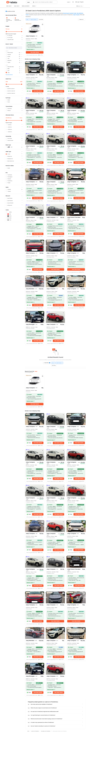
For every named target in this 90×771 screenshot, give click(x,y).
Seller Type (8, 151)
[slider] (6, 31)
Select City (80, 6)
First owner (10, 138)
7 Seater (9, 191)
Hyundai (71, 13)
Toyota (27, 14)
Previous (26, 67)
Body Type (8, 144)
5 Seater (9, 189)
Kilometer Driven (10, 115)
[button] (34, 46)
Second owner (10, 140)
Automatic (10, 108)
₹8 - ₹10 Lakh (10, 37)
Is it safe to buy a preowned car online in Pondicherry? (41, 722)
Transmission (9, 106)
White (10, 212)
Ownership (8, 136)
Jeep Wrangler (31, 324)
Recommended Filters (11, 15)
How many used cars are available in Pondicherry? (40, 704)
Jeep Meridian (31, 288)
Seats (7, 187)
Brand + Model (9, 44)
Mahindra (81, 13)
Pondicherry (10, 180)
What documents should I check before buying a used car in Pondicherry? (45, 718)
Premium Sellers (10, 165)
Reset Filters (47, 362)
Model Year (8, 78)
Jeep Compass (76, 14)
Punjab (9, 182)
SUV (11, 147)
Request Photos (35, 29)
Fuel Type (8, 97)
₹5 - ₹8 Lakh (10, 35)
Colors (7, 209)
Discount (8, 195)
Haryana (9, 178)
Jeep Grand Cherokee (73, 218)
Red (10, 214)
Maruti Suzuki (66, 13)
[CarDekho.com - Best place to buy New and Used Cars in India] (11, 2)
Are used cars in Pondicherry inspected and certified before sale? (43, 711)
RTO (7, 172)
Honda (74, 13)
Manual (9, 110)
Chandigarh (10, 176)
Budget (7, 26)
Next (43, 67)
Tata (77, 13)
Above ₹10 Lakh (10, 39)
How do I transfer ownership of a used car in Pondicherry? (41, 726)
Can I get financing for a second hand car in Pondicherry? (41, 715)
